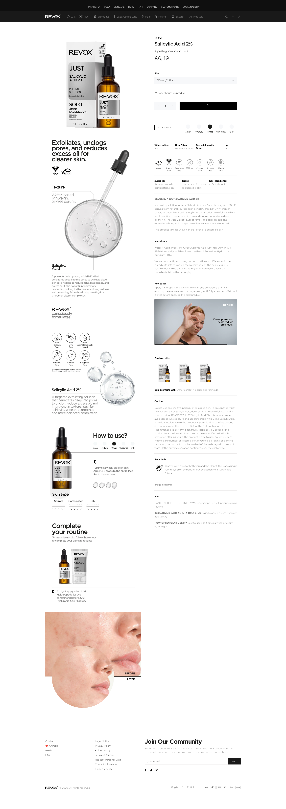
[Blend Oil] (185, 373)
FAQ (47, 755)
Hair (140, 7)
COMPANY (152, 7)
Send (234, 761)
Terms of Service (104, 755)
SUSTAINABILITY (191, 7)
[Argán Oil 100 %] (164, 373)
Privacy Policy (103, 745)
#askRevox (94, 7)
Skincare (119, 7)
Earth (48, 750)
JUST (158, 38)
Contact (50, 741)
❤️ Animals (51, 745)
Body (131, 7)
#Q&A (107, 7)
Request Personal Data (108, 759)
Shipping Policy (103, 769)
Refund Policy (103, 750)
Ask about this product (172, 93)
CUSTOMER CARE (170, 7)
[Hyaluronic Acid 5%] (205, 373)
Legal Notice (102, 741)
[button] (177, 787)
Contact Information (106, 764)
